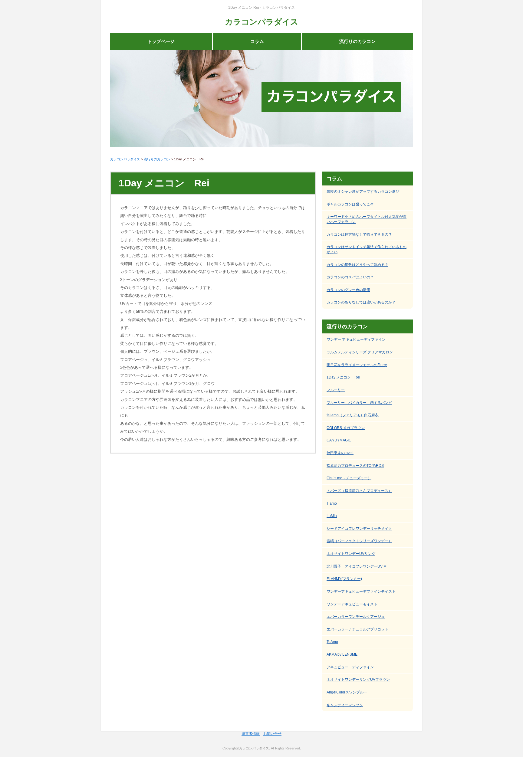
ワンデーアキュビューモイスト (352, 604)
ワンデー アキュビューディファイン (356, 339)
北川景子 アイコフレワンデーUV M (356, 566)
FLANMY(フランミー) (344, 579)
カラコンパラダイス (261, 21)
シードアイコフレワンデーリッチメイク (359, 528)
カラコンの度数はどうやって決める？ (357, 265)
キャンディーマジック (345, 705)
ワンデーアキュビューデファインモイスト (361, 591)
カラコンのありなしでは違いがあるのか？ (361, 302)
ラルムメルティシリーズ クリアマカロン (360, 352)
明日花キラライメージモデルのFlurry (357, 365)
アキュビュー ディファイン (350, 667)
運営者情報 (251, 734)
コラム (257, 41)
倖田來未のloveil (340, 453)
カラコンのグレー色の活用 (348, 290)
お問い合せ (272, 734)
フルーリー (336, 390)
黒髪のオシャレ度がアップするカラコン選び (363, 191)
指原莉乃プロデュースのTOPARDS (355, 466)
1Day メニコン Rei (343, 377)
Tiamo (332, 503)
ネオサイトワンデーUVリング (351, 554)
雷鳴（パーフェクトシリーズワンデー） (359, 541)
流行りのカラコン (357, 41)
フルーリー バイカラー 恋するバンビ (359, 403)
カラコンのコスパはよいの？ (350, 277)
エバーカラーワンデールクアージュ (356, 616)
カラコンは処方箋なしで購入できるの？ (359, 234)
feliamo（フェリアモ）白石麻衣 (353, 415)
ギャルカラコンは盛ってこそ (350, 204)
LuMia (332, 516)
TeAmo (332, 642)
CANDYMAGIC (339, 440)
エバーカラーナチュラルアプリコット (357, 629)
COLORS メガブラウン (346, 428)
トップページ (161, 41)
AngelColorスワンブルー (347, 692)
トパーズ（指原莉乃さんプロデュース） (359, 491)
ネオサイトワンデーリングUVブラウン (358, 679)
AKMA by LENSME (342, 654)
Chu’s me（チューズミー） (349, 478)
